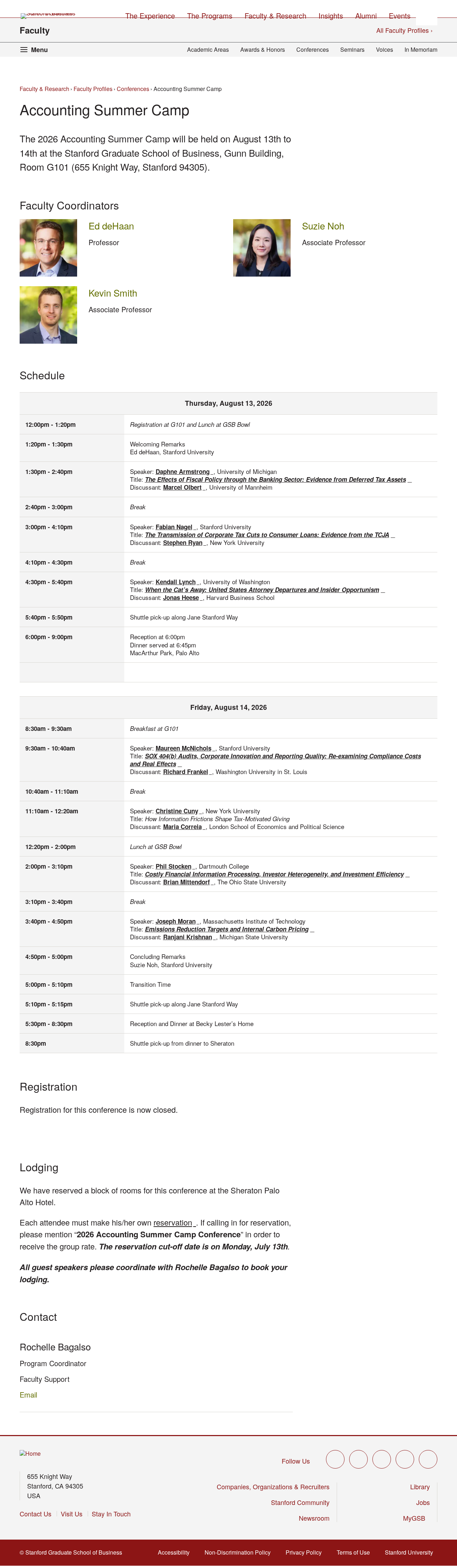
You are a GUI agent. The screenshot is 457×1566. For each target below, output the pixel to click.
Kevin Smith (113, 292)
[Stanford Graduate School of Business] (48, 16)
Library (420, 1486)
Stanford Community (300, 1502)
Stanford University (411, 1552)
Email (28, 1394)
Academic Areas (208, 49)
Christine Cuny (179, 811)
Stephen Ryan (184, 542)
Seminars (352, 49)
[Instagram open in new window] (381, 1459)
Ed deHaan (111, 225)
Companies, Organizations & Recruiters (273, 1486)
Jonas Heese (183, 597)
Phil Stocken (175, 866)
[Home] (30, 1454)
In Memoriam (421, 49)
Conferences (312, 49)
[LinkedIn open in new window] (428, 1459)
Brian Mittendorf (188, 882)
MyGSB (416, 1517)
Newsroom (314, 1517)
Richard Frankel (187, 771)
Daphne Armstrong (185, 471)
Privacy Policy (306, 1552)
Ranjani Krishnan (189, 937)
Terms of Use (355, 1552)
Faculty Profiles (93, 89)
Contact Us (35, 1513)
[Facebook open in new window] (358, 1459)
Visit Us (71, 1513)
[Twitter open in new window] (335, 1459)
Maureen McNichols (185, 748)
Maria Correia (184, 826)
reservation (175, 1222)
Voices (384, 49)
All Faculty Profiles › (404, 30)
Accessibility (176, 1552)
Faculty (35, 30)
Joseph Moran (178, 921)
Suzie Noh (323, 225)
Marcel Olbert (184, 487)
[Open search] (426, 14)
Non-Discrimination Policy (240, 1552)
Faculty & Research (44, 89)
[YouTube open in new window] (405, 1459)
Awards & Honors (262, 49)
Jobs (423, 1502)
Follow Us (296, 1460)
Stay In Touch (111, 1513)
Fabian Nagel (176, 526)
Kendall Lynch (178, 581)
